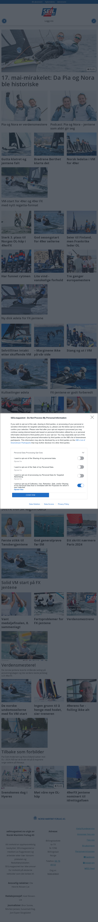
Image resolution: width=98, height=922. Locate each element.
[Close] (93, 418)
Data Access (49, 504)
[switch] (80, 458)
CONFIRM (30, 495)
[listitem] (49, 452)
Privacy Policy (63, 504)
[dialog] (49, 461)
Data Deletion (34, 504)
